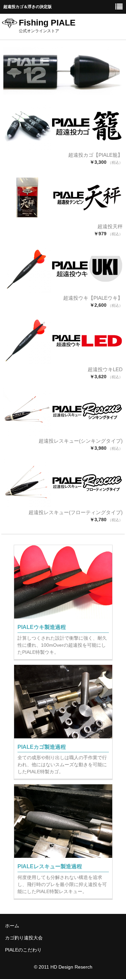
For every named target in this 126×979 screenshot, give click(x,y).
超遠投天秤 (110, 226)
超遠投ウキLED (105, 369)
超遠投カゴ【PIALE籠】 (95, 155)
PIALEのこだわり (23, 949)
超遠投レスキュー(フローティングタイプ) (76, 512)
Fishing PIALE (47, 22)
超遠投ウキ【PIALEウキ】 (93, 298)
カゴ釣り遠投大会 (24, 937)
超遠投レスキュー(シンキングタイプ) (81, 441)
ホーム (12, 925)
